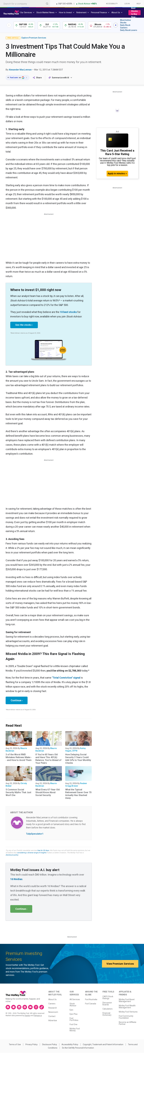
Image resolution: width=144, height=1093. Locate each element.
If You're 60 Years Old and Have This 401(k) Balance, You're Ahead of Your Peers (48, 758)
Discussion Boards (107, 1004)
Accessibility (112, 4)
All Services (75, 999)
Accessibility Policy (70, 1044)
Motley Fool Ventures (128, 1012)
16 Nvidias (16, 879)
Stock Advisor (73, 1005)
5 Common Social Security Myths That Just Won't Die (18, 792)
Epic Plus (73, 1014)
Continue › (16, 700)
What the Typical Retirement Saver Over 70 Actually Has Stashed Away (78, 793)
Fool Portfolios (74, 1019)
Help (138, 4)
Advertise (52, 1020)
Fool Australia (91, 999)
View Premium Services (120, 963)
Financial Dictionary (107, 1014)
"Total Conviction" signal (66, 677)
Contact (51, 1016)
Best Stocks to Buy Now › (134, 12)
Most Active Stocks (125, 21)
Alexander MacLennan (20, 69)
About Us (52, 999)
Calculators (107, 1009)
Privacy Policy (31, 1044)
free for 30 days (43, 850)
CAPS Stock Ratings (108, 997)
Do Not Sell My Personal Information (78, 1048)
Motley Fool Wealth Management (127, 1006)
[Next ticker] (115, 25)
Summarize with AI (60, 77)
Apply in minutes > (117, 173)
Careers (51, 1004)
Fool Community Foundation (126, 1017)
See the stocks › (24, 325)
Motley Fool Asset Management (127, 1000)
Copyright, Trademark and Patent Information (103, 1044)
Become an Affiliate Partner (127, 1023)
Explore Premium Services (34, 38)
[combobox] (25, 3)
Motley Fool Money (75, 1029)
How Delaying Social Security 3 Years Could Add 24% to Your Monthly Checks (78, 758)
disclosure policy (12, 855)
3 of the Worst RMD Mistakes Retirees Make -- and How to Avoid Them (19, 757)
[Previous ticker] (9, 25)
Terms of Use (15, 1044)
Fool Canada (90, 1004)
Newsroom (53, 1012)
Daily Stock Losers (128, 30)
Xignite (27, 1016)
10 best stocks (68, 312)
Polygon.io (38, 1016)
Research (52, 1008)
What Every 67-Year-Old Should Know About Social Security (47, 792)
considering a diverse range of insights (31, 853)
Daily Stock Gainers (125, 26)
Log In (127, 4)
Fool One (73, 1024)
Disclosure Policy (49, 1044)
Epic (71, 1010)
